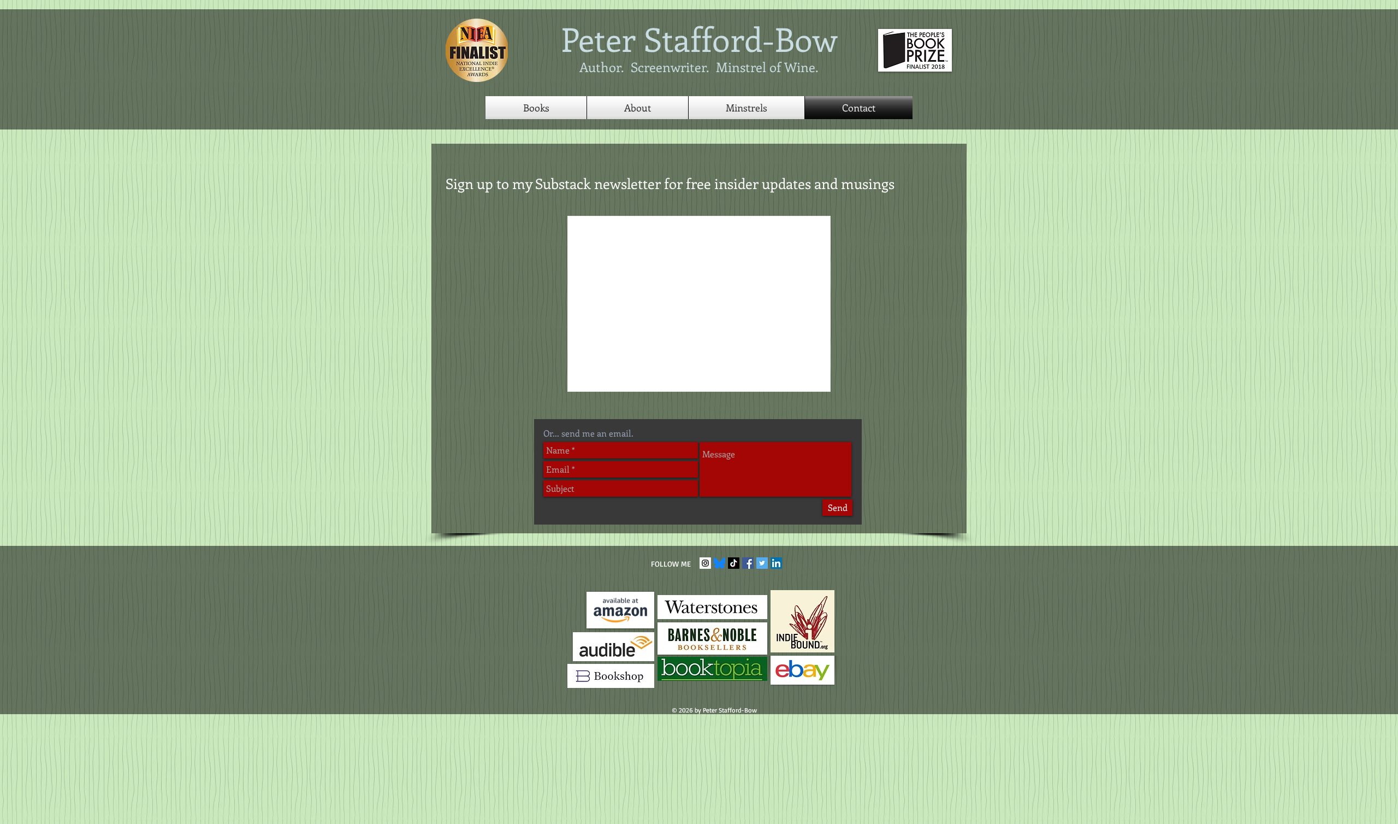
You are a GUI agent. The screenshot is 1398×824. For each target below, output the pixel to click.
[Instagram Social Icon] (705, 563)
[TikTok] (733, 563)
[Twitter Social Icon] (762, 563)
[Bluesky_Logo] (719, 563)
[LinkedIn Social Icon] (776, 563)
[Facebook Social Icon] (748, 563)
